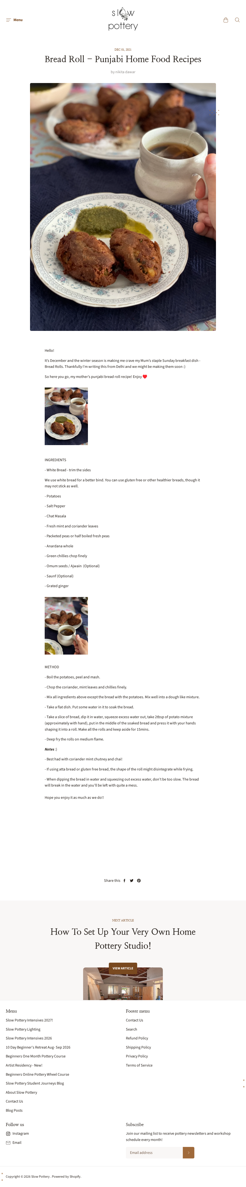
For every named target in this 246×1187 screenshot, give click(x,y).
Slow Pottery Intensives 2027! (29, 1020)
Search (131, 1029)
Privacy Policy (137, 1056)
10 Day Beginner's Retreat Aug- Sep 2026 (38, 1047)
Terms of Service (139, 1065)
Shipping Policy (138, 1047)
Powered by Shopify (66, 1176)
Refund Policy (137, 1038)
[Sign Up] (188, 1152)
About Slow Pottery (21, 1092)
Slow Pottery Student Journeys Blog (35, 1083)
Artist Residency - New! (24, 1065)
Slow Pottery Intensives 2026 (29, 1038)
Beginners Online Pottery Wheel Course (37, 1074)
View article (123, 968)
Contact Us (14, 1101)
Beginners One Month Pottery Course (36, 1056)
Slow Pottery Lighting (23, 1029)
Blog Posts (14, 1110)
